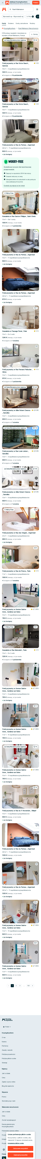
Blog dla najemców (8, 1086)
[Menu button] (37, 9)
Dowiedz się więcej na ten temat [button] (14, 185)
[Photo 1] (18, 59)
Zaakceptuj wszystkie (20, 1155)
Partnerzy (5, 1046)
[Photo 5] (22, 59)
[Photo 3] (20, 59)
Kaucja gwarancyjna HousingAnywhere (8, 1125)
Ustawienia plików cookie (16, 1143)
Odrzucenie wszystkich (20, 1148)
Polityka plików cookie (9, 1058)
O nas (4, 1037)
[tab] (4, 23)
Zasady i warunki (7, 1050)
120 (28, 985)
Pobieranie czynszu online (10, 1131)
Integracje (5, 1139)
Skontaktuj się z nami (8, 1101)
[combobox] (22, 9)
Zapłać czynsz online (8, 1082)
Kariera (4, 1041)
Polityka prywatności (8, 1054)
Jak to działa (6, 1073)
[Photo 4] (21, 59)
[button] (13, 16)
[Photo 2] (19, 59)
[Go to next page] (32, 985)
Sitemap (4, 1062)
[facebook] (4, 1149)
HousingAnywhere (9, 28)
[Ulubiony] (36, 269)
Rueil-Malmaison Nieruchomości (28, 28)
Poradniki (5, 1135)
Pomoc (4, 1097)
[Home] (4, 9)
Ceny (3, 1077)
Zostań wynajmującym (9, 1120)
